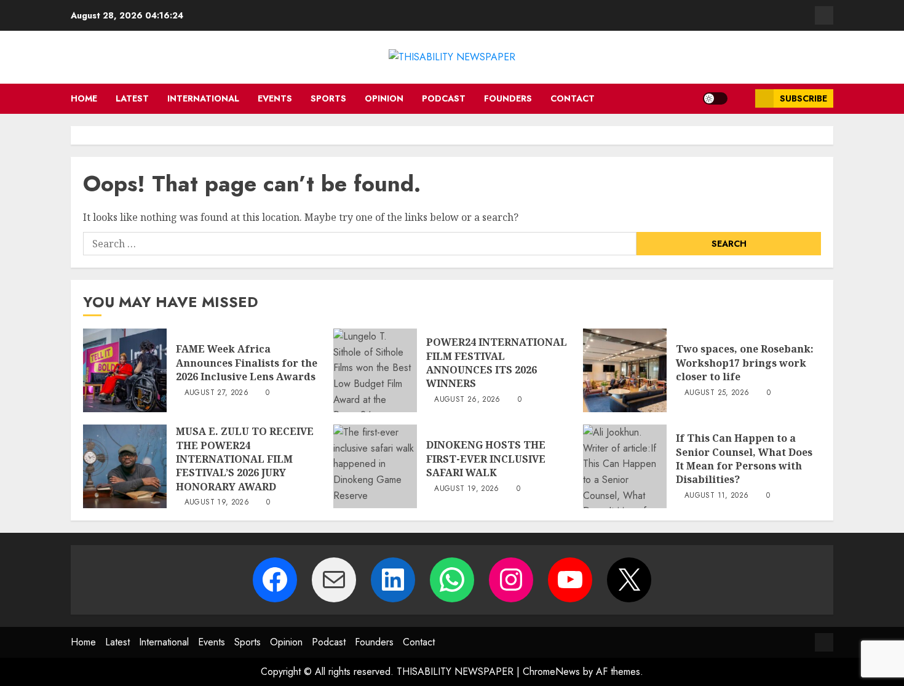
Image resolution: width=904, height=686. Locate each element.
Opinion (384, 98)
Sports (328, 98)
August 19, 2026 (216, 503)
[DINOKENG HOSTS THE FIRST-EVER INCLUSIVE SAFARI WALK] (375, 466)
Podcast (444, 98)
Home (84, 98)
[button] (741, 99)
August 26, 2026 (467, 400)
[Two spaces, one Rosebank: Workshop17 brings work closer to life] (625, 370)
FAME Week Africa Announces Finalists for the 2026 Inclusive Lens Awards (246, 362)
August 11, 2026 (716, 496)
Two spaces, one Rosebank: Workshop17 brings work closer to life (745, 362)
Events (275, 98)
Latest (132, 98)
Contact (572, 98)
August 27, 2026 (216, 393)
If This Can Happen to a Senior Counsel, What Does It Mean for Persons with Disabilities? (744, 458)
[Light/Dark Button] (715, 98)
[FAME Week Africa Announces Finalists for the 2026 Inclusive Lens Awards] (125, 370)
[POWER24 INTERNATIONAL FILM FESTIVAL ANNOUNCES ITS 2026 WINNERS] (375, 370)
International (203, 98)
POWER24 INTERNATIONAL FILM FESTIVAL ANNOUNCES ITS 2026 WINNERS (496, 362)
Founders (508, 98)
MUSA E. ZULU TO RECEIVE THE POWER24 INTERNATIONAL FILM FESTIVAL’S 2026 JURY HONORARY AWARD (245, 459)
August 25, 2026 (716, 393)
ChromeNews (551, 671)
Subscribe (803, 98)
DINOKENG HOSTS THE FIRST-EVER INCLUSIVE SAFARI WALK (485, 458)
